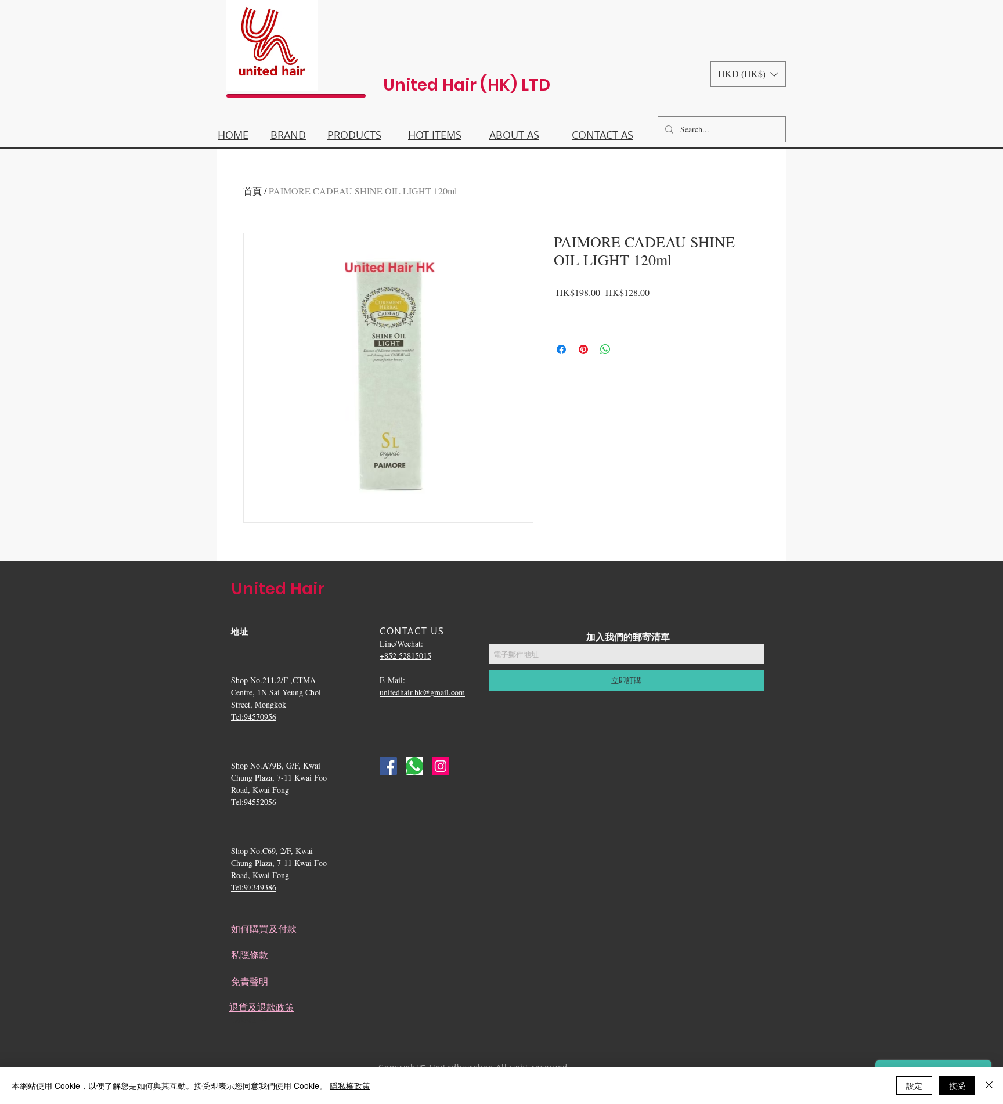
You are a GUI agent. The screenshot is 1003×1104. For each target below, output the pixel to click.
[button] (748, 74)
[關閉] (989, 1085)
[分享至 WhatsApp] (605, 349)
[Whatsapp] (414, 766)
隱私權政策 (350, 1085)
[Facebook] (388, 766)
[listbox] (748, 74)
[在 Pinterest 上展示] (583, 349)
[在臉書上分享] (561, 349)
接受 (957, 1085)
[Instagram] (440, 766)
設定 (914, 1085)
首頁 (252, 191)
